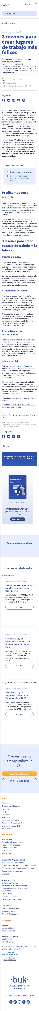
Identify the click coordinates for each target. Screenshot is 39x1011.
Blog (4, 812)
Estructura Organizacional (12, 842)
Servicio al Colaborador (11, 899)
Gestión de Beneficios (11, 908)
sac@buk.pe (7, 939)
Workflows (6, 850)
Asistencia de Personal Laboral (14, 886)
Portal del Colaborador (11, 845)
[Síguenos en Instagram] (24, 1002)
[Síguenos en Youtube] (19, 1002)
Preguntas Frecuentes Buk (13, 823)
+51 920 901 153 (8, 931)
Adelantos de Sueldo (10, 911)
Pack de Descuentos (10, 914)
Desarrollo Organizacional (13, 860)
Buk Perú (10, 208)
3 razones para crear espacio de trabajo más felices (19, 178)
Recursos (6, 814)
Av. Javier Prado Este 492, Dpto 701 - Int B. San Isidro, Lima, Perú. (19, 948)
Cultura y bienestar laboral (11, 32)
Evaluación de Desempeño (13, 862)
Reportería (6, 853)
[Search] (4, 446)
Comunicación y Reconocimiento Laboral (19, 865)
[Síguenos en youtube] (18, 100)
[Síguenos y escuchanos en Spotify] (23, 100)
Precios (5, 803)
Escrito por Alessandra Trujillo (22, 415)
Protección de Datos (10, 820)
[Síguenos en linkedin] (8, 100)
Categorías (10, 13)
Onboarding (7, 894)
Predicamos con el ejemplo (21, 172)
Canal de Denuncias (10, 896)
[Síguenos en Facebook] (11, 1002)
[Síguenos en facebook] (3, 100)
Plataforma (7, 839)
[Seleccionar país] (27, 4)
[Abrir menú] (35, 4)
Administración (8, 880)
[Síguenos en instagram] (13, 100)
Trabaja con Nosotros (11, 806)
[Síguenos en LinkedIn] (15, 1002)
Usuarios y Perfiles (10, 848)
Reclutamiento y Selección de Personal (18, 868)
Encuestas (6, 874)
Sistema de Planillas (10, 883)
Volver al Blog (9, 23)
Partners (5, 809)
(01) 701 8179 (7, 942)
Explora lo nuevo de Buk (12, 826)
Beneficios (6, 905)
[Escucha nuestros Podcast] (28, 1002)
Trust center (7, 829)
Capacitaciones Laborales (12, 871)
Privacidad (6, 817)
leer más (19, 607)
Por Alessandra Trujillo (16, 79)
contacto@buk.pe (9, 928)
